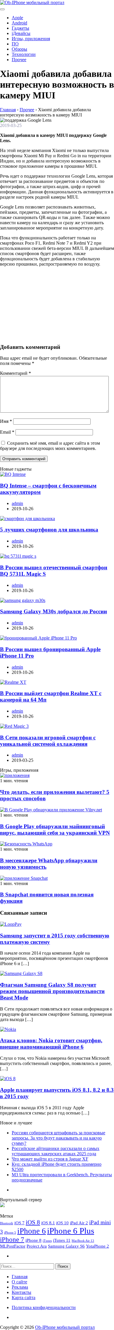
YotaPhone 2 (97, 1246)
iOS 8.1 (48, 1222)
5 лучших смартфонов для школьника (49, 530)
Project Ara (37, 1246)
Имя (6, 421)
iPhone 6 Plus (70, 1230)
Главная (19, 1276)
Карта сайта (23, 1297)
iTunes (47, 1240)
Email (7, 432)
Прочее (19, 59)
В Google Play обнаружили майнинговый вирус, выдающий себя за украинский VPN (55, 829)
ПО (15, 43)
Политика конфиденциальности (44, 1307)
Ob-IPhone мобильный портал (65, 1327)
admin (17, 503)
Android (19, 22)
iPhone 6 (31, 1231)
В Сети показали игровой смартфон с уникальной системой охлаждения (48, 740)
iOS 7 (19, 1222)
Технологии (24, 54)
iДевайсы (21, 33)
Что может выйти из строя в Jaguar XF (50, 1158)
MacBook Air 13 (83, 1240)
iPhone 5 (10, 1232)
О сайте (19, 1281)
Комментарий (15, 373)
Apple (17, 17)
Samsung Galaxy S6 (66, 1246)
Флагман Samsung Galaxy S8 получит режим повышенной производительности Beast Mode (52, 991)
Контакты (21, 1292)
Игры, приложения (31, 38)
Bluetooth (6, 1223)
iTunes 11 (61, 1240)
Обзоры (19, 49)
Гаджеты (20, 28)
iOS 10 (62, 1222)
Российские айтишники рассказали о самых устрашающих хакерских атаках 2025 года (55, 1151)
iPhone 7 (12, 1239)
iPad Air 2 (79, 1222)
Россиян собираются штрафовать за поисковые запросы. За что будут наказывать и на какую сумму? (58, 1138)
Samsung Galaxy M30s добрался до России (53, 611)
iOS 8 (33, 1222)
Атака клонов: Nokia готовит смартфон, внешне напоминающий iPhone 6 (51, 1043)
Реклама (20, 1287)
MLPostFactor (12, 1246)
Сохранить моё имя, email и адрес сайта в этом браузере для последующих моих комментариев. (50, 446)
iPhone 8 (33, 1240)
